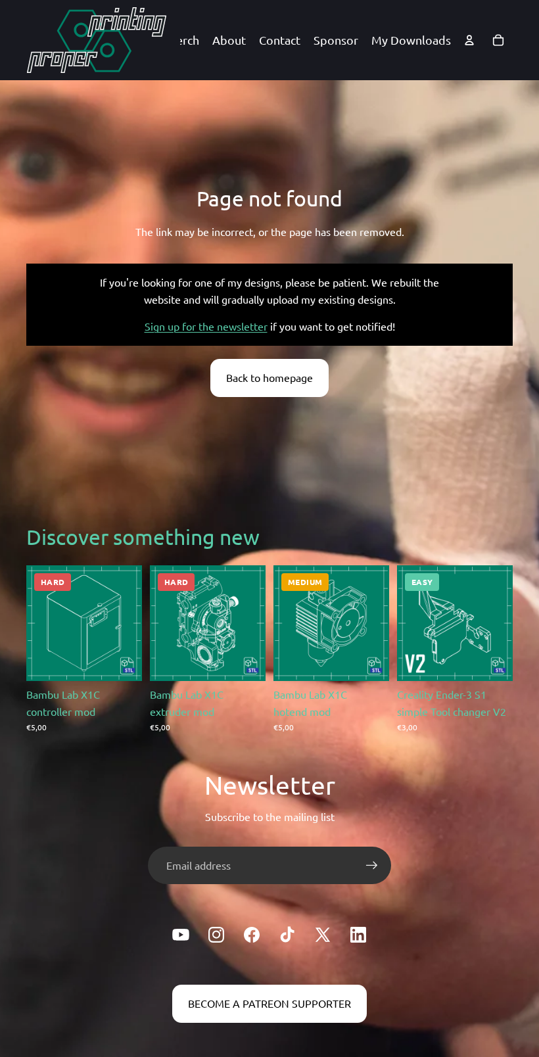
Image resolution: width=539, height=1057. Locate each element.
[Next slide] (498, 623)
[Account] (469, 40)
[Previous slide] (411, 623)
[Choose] (121, 660)
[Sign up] (372, 866)
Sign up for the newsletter (206, 326)
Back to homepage (269, 377)
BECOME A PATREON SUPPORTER (269, 1003)
